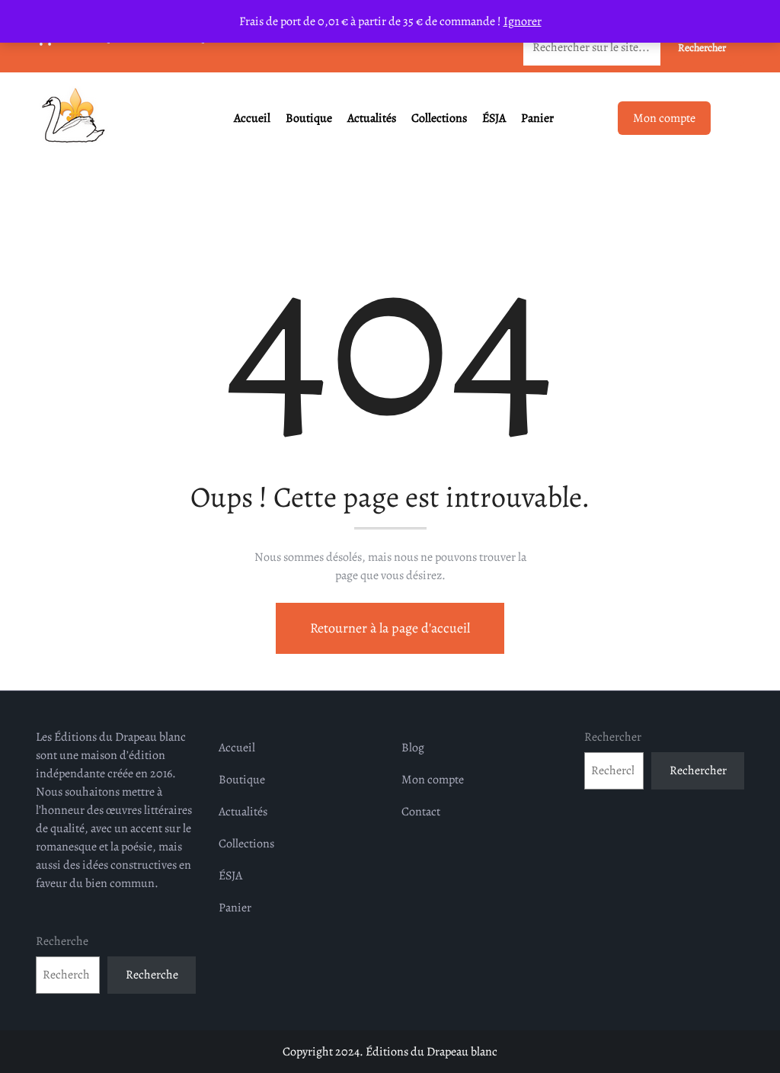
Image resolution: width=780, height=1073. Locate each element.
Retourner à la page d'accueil (390, 628)
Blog (412, 747)
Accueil (252, 118)
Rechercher (612, 737)
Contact (420, 811)
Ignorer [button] (522, 21)
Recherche (62, 941)
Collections (439, 118)
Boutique (309, 118)
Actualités (371, 118)
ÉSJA (494, 118)
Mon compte (664, 118)
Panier (537, 118)
